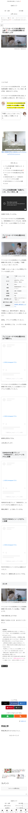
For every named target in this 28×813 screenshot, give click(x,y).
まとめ (6, 183)
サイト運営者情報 (20, 808)
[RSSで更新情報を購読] (20, 716)
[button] (18, 707)
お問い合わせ (7, 805)
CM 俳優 (21, 803)
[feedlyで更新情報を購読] (7, 716)
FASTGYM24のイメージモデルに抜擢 (13, 181)
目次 (12, 163)
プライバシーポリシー (20, 805)
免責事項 (7, 808)
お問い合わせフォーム (18, 658)
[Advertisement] (14, 65)
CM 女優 (5, 665)
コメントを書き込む (14, 788)
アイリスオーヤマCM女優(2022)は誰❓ (14, 170)
